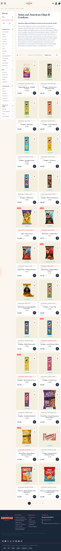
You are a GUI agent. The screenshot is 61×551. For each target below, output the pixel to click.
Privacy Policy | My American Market (20, 528)
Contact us (32, 517)
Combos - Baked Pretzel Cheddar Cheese (49, 454)
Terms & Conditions (20, 524)
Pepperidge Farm (21, 85)
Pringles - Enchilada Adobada (26, 416)
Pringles (42, 85)
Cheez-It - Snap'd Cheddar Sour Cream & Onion (49, 491)
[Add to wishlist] (34, 62)
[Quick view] (34, 65)
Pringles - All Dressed (26, 197)
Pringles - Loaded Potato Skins (50, 344)
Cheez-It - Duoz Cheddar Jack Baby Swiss (27, 491)
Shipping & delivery (20, 517)
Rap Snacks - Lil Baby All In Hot (27, 269)
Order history (32, 523)
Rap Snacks (43, 232)
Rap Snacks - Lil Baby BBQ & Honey (49, 270)
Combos (42, 451)
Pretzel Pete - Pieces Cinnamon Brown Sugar (49, 416)
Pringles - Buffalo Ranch (49, 124)
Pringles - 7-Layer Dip (49, 307)
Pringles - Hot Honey (49, 160)
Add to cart (34, 93)
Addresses (31, 524)
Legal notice (18, 522)
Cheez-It (19, 489)
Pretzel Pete (43, 414)
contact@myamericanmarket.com (51, 523)
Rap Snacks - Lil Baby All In (49, 233)
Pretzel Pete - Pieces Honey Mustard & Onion (27, 454)
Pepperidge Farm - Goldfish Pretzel (27, 87)
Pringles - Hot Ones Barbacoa (49, 197)
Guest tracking (33, 526)
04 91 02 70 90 (47, 520)
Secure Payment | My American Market (20, 519)
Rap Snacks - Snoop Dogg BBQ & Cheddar (27, 307)
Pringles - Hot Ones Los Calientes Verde (49, 87)
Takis (18, 232)
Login (30, 519)
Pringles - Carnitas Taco (49, 380)
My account (32, 521)
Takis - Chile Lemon (27, 233)
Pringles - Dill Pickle (27, 124)
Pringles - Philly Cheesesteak (26, 344)
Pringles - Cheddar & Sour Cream (27, 161)
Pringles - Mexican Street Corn (27, 380)
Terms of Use (18, 526)
